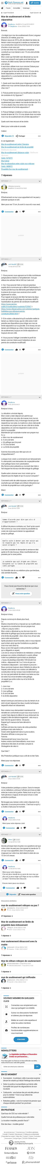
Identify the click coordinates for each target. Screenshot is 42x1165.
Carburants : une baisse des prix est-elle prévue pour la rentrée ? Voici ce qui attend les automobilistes (21, 1094)
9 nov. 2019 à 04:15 (14, 404)
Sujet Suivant (34, 13)
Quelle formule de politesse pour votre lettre (17, 1117)
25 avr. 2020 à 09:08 (14, 610)
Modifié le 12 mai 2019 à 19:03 (17, 188)
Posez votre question (22, 593)
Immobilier (16, 8)
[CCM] (31, 1153)
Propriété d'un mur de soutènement (14, 169)
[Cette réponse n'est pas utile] (23, 211)
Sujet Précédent (8, 13)
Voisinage (26, 8)
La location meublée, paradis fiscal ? (15, 1120)
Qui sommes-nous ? (9, 1132)
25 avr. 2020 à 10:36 (24, 26)
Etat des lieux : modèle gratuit (12, 1124)
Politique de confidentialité (31, 1134)
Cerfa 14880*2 (6, 166)
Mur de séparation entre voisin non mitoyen (17, 164)
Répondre (12, 894)
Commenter (9, 212)
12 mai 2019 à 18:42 (14, 868)
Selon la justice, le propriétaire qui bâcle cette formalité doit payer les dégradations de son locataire (20, 1086)
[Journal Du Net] (31, 1148)
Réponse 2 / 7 (6, 259)
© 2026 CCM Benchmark (30, 1138)
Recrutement (18, 1134)
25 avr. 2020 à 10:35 (14, 779)
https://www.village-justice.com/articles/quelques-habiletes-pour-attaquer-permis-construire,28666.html (20, 311)
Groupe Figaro (17, 1138)
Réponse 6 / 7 (6, 771)
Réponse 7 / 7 (6, 834)
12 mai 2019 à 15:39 (14, 842)
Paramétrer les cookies (8, 1136)
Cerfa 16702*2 (6, 158)
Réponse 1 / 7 (6, 181)
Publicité (11, 1134)
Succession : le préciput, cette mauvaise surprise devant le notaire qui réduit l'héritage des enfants (21, 1079)
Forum (8, 8)
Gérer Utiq (19, 1136)
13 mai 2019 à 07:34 (14, 266)
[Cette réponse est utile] (16, 211)
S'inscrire (21, 1039)
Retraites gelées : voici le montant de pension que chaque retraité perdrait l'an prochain (22, 1102)
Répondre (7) (9, 136)
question (36, 3)
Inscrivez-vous (21, 1132)
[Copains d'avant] (11, 1157)
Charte (31, 1136)
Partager (22, 136)
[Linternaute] (11, 1153)
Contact (25, 1136)
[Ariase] (11, 1162)
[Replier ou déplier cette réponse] (40, 181)
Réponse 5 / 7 (6, 603)
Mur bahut (5, 161)
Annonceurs (8, 1138)
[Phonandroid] (31, 1162)
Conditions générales (32, 1132)
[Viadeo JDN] (31, 1157)
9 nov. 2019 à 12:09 (14, 508)
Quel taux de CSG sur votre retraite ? (15, 1113)
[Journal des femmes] (11, 1148)
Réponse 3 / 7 (6, 397)
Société (5, 1134)
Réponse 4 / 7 (6, 501)
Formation (37, 1136)
